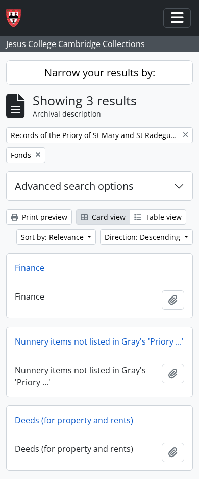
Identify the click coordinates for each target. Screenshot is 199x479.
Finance (29, 267)
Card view (108, 217)
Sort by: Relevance (53, 237)
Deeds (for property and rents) (74, 420)
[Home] (17, 18)
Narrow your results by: (99, 72)
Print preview (43, 217)
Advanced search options (74, 186)
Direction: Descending (143, 237)
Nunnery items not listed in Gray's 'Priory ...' (99, 341)
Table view (162, 217)
